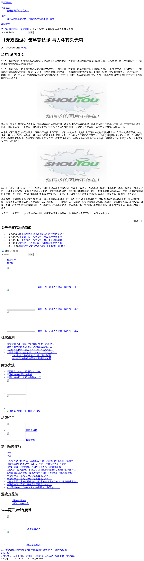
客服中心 (59, 556)
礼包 (27, 10)
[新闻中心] (6, 2)
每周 (9, 453)
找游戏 (27, 550)
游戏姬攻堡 (42, 19)
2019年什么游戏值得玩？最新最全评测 (31, 355)
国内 (13, 10)
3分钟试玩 (31, 19)
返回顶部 (5, 553)
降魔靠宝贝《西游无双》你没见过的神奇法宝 (41, 237)
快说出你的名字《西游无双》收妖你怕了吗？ (41, 234)
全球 (9, 10)
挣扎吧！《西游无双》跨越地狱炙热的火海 (40, 243)
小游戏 (34, 550)
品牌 (3, 16)
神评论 (24, 48)
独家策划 (8, 337)
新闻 (15, 251)
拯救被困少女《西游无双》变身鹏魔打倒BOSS (42, 246)
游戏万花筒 (9, 494)
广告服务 (27, 556)
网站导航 (70, 556)
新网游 (10, 263)
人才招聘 (17, 556)
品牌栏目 (8, 418)
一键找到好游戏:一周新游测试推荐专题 (31, 358)
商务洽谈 (38, 556)
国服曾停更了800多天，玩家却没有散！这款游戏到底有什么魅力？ (40, 461)
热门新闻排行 (11, 446)
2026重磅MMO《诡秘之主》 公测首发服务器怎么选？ (33, 487)
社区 (40, 550)
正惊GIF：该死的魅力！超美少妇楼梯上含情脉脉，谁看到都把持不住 (41, 470)
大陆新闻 (25, 29)
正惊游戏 (21, 19)
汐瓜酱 (51, 19)
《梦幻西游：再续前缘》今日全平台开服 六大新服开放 (34, 467)
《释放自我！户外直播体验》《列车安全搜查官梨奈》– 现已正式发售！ (42, 481)
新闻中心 (13, 29)
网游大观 (8, 365)
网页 (7, 251)
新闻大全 (5, 24)
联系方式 (48, 556)
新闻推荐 (11, 260)
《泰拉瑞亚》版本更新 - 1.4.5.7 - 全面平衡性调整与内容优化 (36, 464)
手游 (18, 10)
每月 (9, 456)
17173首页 (6, 550)
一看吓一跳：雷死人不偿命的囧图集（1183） (29, 475)
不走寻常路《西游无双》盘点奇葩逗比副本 (40, 240)
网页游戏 (62, 550)
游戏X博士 (12, 19)
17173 (4, 29)
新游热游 (5, 7)
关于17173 (6, 556)
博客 (50, 550)
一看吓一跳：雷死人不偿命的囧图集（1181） (29, 484)
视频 (45, 550)
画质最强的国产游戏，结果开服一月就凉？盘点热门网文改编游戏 (39, 473)
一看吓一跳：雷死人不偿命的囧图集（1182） (29, 478)
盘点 (22, 10)
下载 (55, 550)
